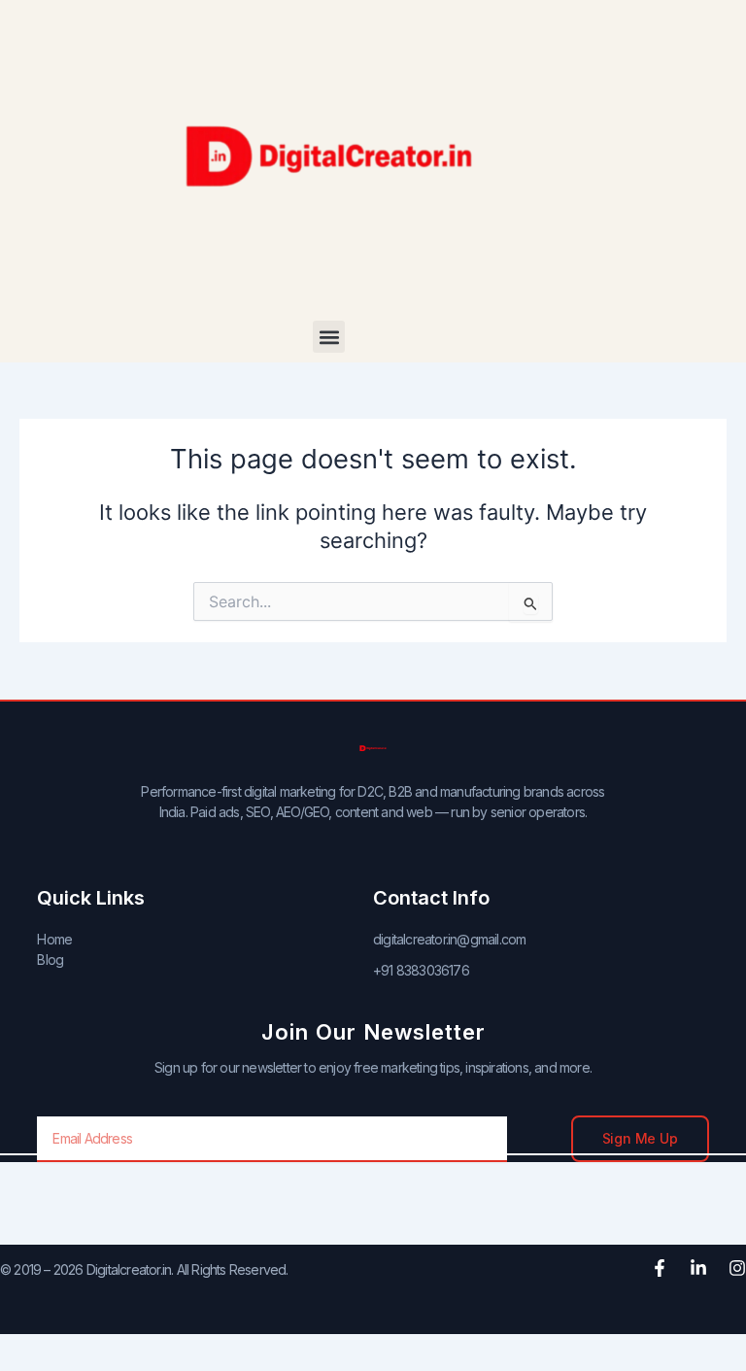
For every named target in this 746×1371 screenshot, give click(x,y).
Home (54, 939)
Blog (50, 959)
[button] (329, 337)
